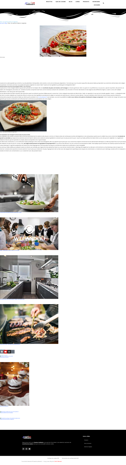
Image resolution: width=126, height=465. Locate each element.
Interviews (96, 1)
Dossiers (97, 5)
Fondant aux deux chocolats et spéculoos (7, 419)
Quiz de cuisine (61, 1)
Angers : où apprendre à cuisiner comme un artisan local (9, 250)
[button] (63, 58)
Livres (78, 1)
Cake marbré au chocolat (4, 357)
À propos (86, 440)
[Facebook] (2, 352)
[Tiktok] (13, 352)
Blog (70, 1)
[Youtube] (5, 352)
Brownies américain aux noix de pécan (6, 412)
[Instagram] (9, 352)
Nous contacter (87, 443)
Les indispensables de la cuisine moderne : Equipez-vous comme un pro (12, 299)
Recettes (49, 1)
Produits (86, 1)
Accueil (2, 23)
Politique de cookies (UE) (53, 458)
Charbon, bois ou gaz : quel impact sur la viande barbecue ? (10, 344)
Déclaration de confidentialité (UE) (70, 458)
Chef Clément (58, 461)
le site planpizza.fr (42, 97)
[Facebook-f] (23, 449)
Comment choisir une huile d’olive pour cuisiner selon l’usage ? (11, 212)
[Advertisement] (44, 72)
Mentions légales (88, 446)
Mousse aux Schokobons (4, 406)
